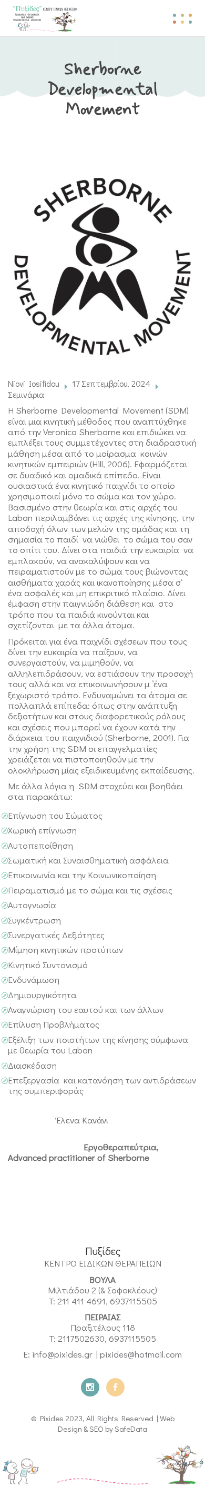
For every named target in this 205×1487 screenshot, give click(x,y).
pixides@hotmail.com (141, 1354)
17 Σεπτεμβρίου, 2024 (111, 383)
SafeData (131, 1428)
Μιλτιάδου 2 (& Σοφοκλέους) (102, 1290)
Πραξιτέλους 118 (102, 1327)
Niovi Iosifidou (33, 383)
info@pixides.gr (62, 1354)
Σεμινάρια (26, 394)
